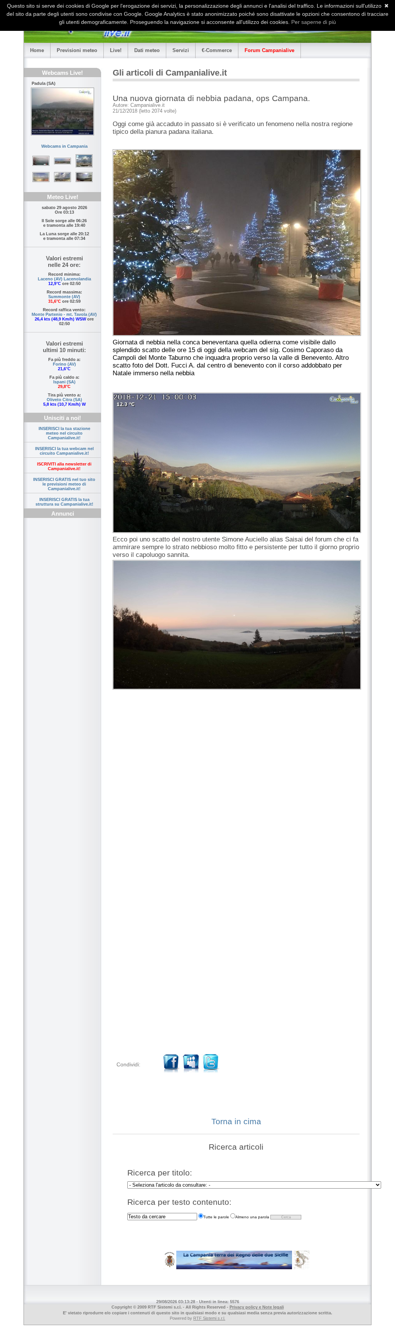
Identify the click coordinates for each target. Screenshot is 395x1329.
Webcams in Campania (64, 146)
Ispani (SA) (64, 381)
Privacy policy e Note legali (257, 1307)
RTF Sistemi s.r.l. (209, 1318)
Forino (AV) (64, 364)
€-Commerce (217, 50)
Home (37, 50)
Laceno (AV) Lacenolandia (64, 279)
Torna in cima (236, 1121)
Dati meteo (147, 50)
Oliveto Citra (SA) (64, 399)
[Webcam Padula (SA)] (62, 111)
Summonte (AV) (64, 296)
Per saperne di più (313, 22)
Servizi (180, 50)
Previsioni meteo (77, 50)
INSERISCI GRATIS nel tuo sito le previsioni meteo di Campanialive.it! (64, 484)
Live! (116, 50)
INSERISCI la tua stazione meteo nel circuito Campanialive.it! (64, 433)
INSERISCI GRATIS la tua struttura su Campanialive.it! (64, 501)
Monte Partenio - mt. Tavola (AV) (64, 314)
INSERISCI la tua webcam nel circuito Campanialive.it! (64, 450)
